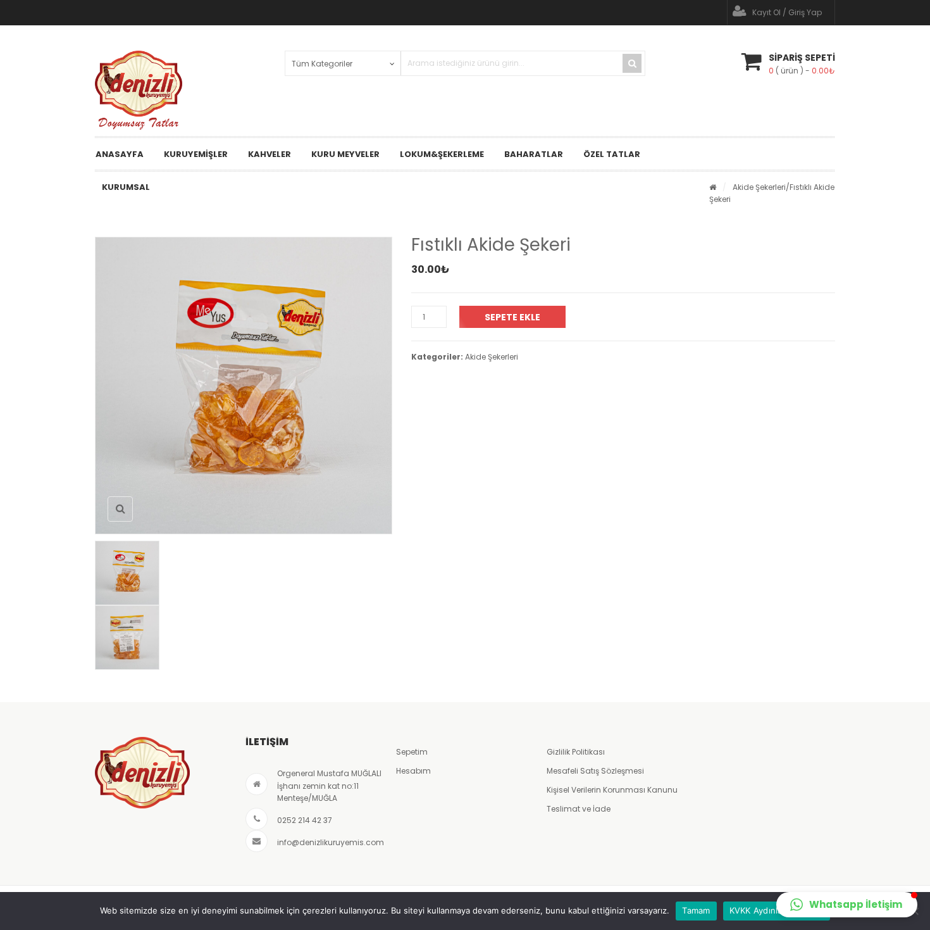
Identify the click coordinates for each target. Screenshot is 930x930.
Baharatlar (533, 154)
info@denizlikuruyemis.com (330, 842)
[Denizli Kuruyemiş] (138, 90)
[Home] (712, 187)
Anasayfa (120, 154)
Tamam (696, 910)
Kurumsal (126, 187)
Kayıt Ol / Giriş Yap (787, 12)
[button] (846, 904)
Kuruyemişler (196, 154)
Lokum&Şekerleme (442, 154)
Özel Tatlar (611, 154)
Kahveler (269, 154)
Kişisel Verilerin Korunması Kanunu (612, 789)
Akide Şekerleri (759, 187)
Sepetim (412, 751)
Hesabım (413, 770)
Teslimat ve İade (579, 808)
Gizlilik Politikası (576, 751)
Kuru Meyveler (345, 154)
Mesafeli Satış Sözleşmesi (595, 770)
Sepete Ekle (512, 317)
